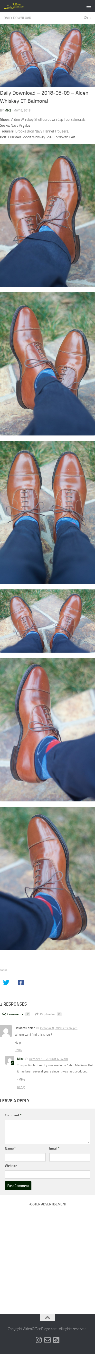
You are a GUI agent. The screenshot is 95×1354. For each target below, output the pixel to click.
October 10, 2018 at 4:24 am (48, 1059)
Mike (7, 110)
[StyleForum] (56, 1340)
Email (54, 1148)
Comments (18, 1014)
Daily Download (17, 18)
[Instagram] (38, 1340)
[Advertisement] (47, 1256)
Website (11, 1166)
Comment (13, 1115)
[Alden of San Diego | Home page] (17, 6)
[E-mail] (47, 1340)
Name (10, 1148)
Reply (18, 1050)
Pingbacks (50, 1014)
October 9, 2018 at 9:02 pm (58, 1028)
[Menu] (89, 6)
